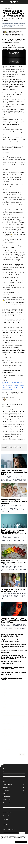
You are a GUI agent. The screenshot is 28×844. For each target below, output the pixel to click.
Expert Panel (6, 723)
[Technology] (23, 710)
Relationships (6, 707)
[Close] (26, 836)
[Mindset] (23, 698)
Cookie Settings (7, 842)
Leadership (6, 695)
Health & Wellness (7, 704)
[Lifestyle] (23, 701)
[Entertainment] (23, 717)
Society (5, 714)
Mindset (5, 698)
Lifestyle (5, 701)
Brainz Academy (7, 729)
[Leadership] (23, 695)
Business (5, 689)
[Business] (23, 689)
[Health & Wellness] (23, 704)
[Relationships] (23, 707)
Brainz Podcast (7, 732)
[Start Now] (14, 475)
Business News (6, 720)
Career (4, 692)
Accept (20, 842)
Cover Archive (6, 735)
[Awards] (23, 726)
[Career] (23, 692)
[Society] (23, 713)
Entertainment (6, 717)
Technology (6, 710)
